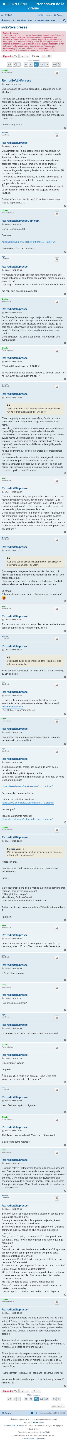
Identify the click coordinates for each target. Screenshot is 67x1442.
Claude (5, 70)
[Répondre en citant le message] (57, 73)
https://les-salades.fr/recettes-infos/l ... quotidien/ (27, 786)
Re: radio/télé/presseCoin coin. (21, 220)
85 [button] (46, 64)
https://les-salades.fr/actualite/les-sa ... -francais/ (27, 819)
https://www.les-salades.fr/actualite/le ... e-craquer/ (28, 802)
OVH (47, 1432)
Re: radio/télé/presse (16, 80)
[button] (9, 64)
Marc (4, 478)
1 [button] (18, 64)
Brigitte (5, 299)
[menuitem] (8, 15)
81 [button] (26, 64)
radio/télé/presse (14, 27)
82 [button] (31, 64)
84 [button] (41, 64)
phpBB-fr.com (38, 1422)
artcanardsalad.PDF (12, 706)
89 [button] (54, 64)
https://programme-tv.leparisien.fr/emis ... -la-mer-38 (29, 241)
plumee (5, 133)
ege (3, 257)
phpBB (25, 1419)
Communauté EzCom (13, 1426)
